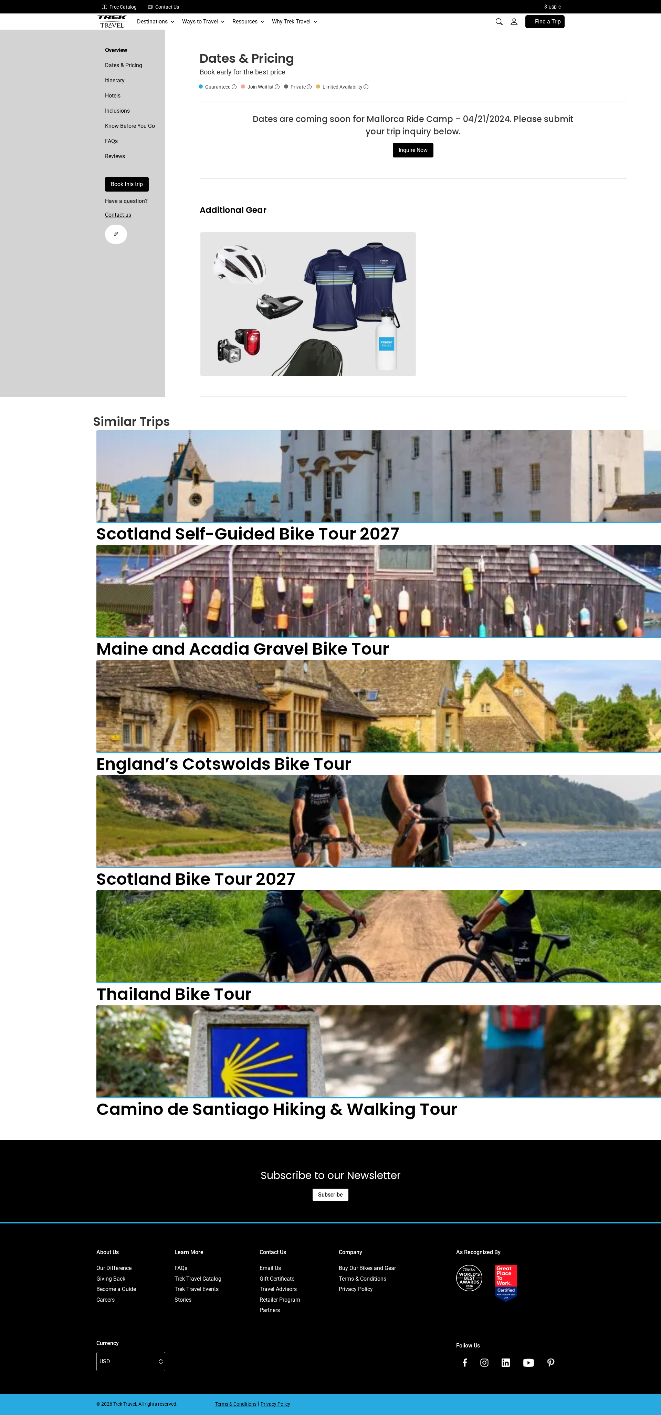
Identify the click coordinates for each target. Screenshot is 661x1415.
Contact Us (167, 7)
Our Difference (114, 1268)
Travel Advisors (278, 1289)
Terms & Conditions (362, 1278)
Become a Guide (116, 1289)
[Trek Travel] (112, 22)
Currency (107, 1343)
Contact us (118, 215)
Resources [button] (245, 21)
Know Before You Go (130, 126)
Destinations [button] (152, 21)
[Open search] (499, 22)
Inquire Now (413, 150)
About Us (107, 1252)
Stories (183, 1299)
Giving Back (110, 1278)
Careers (105, 1299)
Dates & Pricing (123, 65)
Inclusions (117, 110)
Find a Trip (548, 21)
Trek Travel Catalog (198, 1278)
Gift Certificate (277, 1278)
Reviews (115, 156)
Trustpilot (467, 1310)
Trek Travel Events (197, 1289)
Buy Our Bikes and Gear (367, 1268)
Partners (270, 1310)
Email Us (270, 1268)
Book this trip (127, 184)
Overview (116, 50)
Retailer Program (280, 1299)
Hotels (112, 95)
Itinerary (115, 80)
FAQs (111, 141)
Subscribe (330, 1194)
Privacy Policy (356, 1289)
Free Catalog (123, 7)
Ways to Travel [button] (200, 21)
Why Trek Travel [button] (291, 21)
